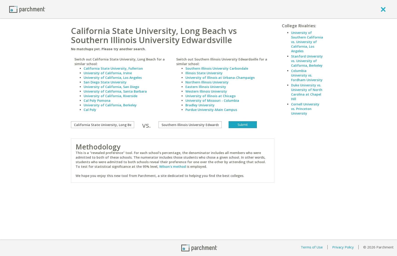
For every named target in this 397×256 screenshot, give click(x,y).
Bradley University (200, 105)
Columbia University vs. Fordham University (307, 75)
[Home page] (27, 9)
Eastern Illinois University (205, 87)
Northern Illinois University (207, 82)
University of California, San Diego (111, 87)
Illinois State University (204, 73)
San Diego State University (105, 82)
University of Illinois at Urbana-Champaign (220, 77)
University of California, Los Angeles (113, 77)
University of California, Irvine (108, 73)
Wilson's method (172, 166)
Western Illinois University (206, 91)
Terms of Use (312, 247)
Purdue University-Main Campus (211, 109)
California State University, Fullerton (113, 68)
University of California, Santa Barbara (115, 91)
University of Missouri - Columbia (212, 100)
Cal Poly (90, 109)
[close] (383, 9)
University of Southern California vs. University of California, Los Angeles (307, 41)
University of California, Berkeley (110, 105)
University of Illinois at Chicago (210, 96)
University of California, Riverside (110, 96)
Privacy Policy (343, 247)
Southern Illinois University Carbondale (216, 68)
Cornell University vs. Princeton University (305, 109)
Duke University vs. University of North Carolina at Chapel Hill (306, 92)
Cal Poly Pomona (97, 100)
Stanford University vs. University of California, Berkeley (307, 61)
